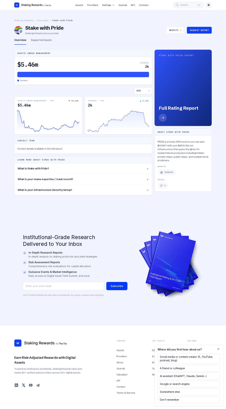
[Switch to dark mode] (209, 5)
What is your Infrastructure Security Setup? (83, 190)
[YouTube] (31, 385)
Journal (122, 5)
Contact (144, 5)
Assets (79, 5)
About (119, 362)
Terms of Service (125, 392)
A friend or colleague (172, 368)
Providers (92, 5)
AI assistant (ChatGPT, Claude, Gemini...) (183, 376)
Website (168, 172)
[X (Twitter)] (23, 385)
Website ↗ (175, 30)
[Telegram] (38, 385)
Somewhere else (170, 391)
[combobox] (143, 90)
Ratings (106, 5)
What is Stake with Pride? (83, 169)
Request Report (199, 30)
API (133, 5)
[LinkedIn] (16, 385)
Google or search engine (175, 383)
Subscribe (117, 285)
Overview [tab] (20, 40)
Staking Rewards (23, 20)
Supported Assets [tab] (41, 40)
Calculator (122, 374)
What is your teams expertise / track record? (83, 179)
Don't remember (169, 399)
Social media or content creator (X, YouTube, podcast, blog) (186, 358)
